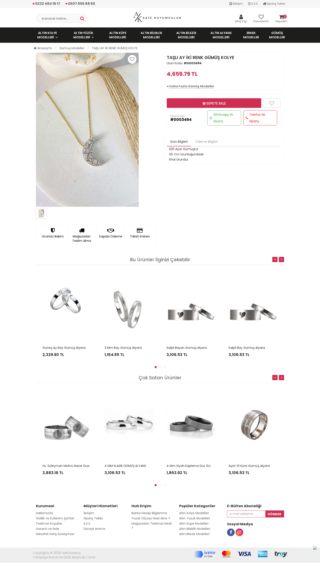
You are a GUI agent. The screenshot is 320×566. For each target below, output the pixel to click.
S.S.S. (87, 523)
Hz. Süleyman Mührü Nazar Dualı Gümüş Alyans (77, 466)
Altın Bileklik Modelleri (151, 35)
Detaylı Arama (94, 529)
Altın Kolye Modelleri (47, 35)
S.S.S (254, 4)
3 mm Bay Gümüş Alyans (123, 348)
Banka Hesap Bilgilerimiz (149, 513)
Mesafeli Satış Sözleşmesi (55, 534)
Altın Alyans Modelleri (221, 35)
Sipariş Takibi (275, 4)
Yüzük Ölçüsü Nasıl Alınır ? (150, 518)
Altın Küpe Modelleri (117, 35)
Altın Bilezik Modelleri (186, 35)
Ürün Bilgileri (179, 141)
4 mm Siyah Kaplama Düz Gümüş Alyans (197, 466)
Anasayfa (44, 48)
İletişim (237, 4)
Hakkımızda (44, 513)
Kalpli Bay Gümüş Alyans (247, 348)
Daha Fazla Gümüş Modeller (191, 86)
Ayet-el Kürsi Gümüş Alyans (249, 466)
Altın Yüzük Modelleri (83, 35)
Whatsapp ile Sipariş (223, 117)
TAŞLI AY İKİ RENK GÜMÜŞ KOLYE (115, 48)
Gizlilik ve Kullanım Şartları (55, 518)
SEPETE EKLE (215, 103)
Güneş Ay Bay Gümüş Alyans (64, 348)
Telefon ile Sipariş (257, 117)
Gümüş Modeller (277, 35)
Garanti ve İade (47, 529)
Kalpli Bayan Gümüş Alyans (187, 348)
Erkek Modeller (251, 35)
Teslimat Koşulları (49, 523)
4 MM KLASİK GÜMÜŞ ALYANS (125, 466)
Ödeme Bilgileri (206, 141)
